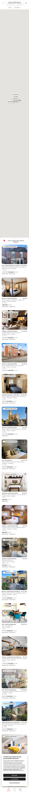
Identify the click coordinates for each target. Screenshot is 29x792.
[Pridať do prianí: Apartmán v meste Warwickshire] (25, 474)
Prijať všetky (14, 775)
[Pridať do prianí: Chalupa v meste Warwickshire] (25, 312)
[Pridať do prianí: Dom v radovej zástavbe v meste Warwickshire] (25, 246)
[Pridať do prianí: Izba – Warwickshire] (25, 441)
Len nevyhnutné (14, 779)
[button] (11, 272)
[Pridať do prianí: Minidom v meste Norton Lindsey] (25, 507)
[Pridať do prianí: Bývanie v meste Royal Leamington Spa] (25, 572)
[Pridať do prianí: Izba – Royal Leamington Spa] (25, 605)
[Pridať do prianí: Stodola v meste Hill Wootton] (25, 540)
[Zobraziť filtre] (25, 2)
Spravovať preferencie (14, 782)
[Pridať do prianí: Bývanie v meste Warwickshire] (25, 279)
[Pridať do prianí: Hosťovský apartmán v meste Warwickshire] (25, 376)
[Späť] (3, 2)
